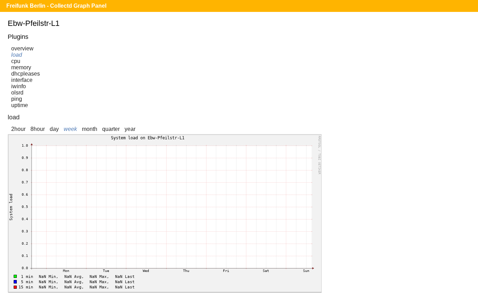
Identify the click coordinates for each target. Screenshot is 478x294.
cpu (15, 61)
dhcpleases (25, 74)
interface (22, 80)
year (130, 129)
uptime (19, 105)
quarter (111, 129)
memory (21, 67)
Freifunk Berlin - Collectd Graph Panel (56, 6)
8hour (37, 129)
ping (16, 99)
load (16, 55)
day (54, 129)
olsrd (17, 93)
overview (22, 48)
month (89, 129)
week (70, 129)
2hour (18, 129)
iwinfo (18, 86)
